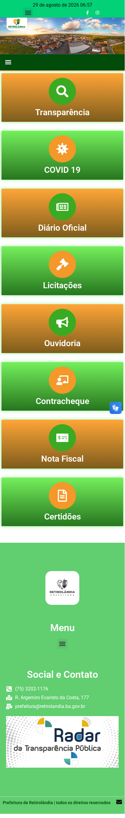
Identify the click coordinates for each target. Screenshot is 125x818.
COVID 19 (62, 170)
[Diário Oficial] (62, 206)
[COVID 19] (62, 149)
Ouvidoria (62, 343)
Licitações (62, 285)
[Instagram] (97, 12)
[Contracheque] (62, 380)
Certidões (62, 517)
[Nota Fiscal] (62, 437)
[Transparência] (62, 91)
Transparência (62, 112)
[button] (28, 12)
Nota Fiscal (62, 459)
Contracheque (62, 401)
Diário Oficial (62, 228)
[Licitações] (62, 264)
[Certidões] (62, 495)
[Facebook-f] (87, 12)
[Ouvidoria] (62, 322)
